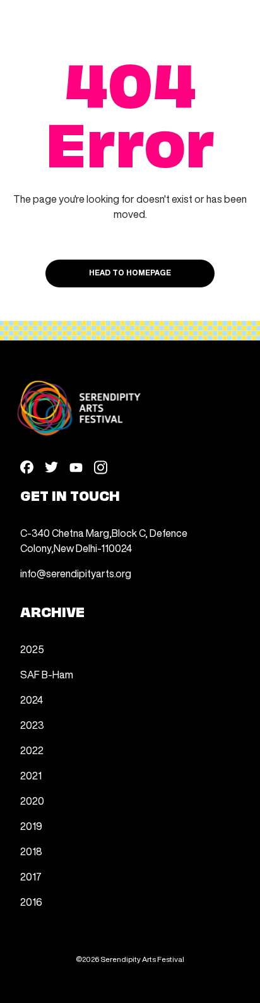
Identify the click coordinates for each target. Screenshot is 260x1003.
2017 (31, 876)
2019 (31, 826)
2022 (32, 750)
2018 (31, 851)
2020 (32, 800)
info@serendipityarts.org (75, 573)
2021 (31, 775)
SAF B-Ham (46, 674)
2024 (31, 699)
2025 (32, 649)
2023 (32, 725)
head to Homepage (130, 273)
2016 (31, 902)
